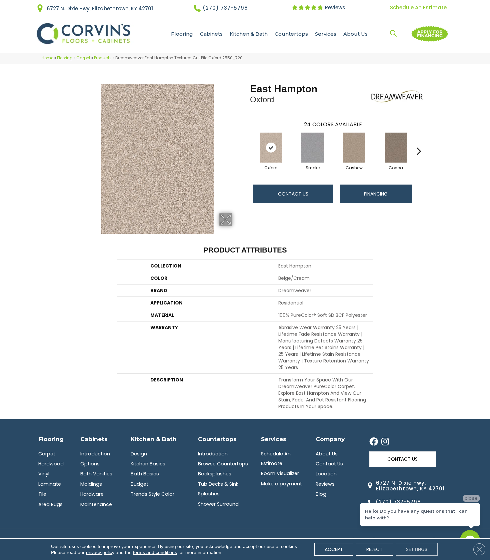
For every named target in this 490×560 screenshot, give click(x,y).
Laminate (49, 484)
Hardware (92, 494)
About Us (355, 34)
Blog (321, 494)
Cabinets (211, 34)
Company (330, 438)
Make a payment (281, 483)
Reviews (334, 7)
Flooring (182, 34)
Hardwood (51, 463)
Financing (376, 194)
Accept (334, 549)
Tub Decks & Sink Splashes (218, 489)
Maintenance (96, 504)
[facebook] (373, 442)
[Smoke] (313, 147)
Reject (374, 549)
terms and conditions (155, 552)
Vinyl (43, 473)
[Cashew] (354, 147)
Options (90, 463)
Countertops (291, 34)
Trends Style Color (152, 494)
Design (139, 453)
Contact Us (293, 194)
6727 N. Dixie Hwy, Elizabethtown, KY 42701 (100, 8)
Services (325, 34)
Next (419, 141)
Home (47, 58)
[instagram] (385, 442)
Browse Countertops (223, 463)
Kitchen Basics (148, 463)
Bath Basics (145, 473)
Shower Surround (218, 504)
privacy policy (100, 552)
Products (103, 58)
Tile (42, 494)
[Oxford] (271, 147)
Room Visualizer (280, 473)
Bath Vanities (96, 473)
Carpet (83, 58)
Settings (416, 549)
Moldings (91, 484)
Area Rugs (50, 504)
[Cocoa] (396, 147)
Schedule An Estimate (418, 7)
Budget (139, 484)
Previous (247, 141)
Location (326, 473)
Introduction (95, 453)
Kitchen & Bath (249, 34)
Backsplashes (214, 473)
